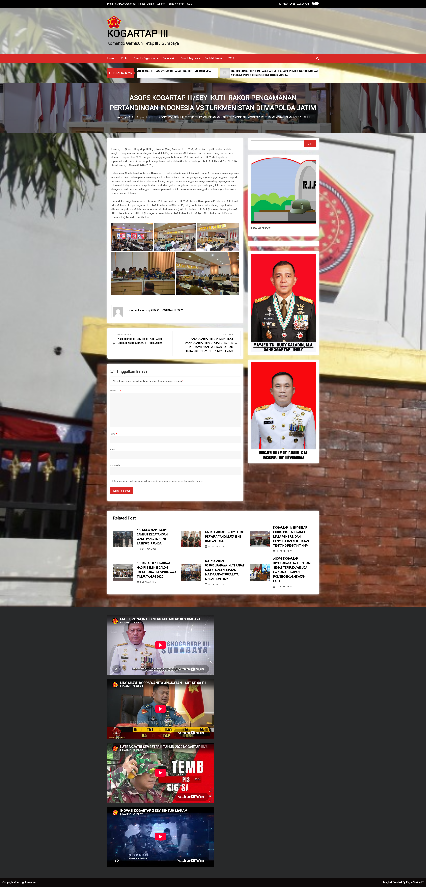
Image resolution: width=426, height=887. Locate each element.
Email (113, 449)
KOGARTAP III (137, 34)
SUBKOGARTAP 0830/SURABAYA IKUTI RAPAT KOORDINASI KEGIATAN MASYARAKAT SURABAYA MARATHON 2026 (224, 570)
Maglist (388, 882)
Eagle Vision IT (415, 882)
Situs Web (115, 465)
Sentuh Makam (213, 58)
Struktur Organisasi (125, 3)
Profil (110, 3)
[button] (317, 58)
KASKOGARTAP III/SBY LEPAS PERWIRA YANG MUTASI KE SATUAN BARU (224, 536)
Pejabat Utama (146, 3)
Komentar (115, 390)
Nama (113, 433)
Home (110, 58)
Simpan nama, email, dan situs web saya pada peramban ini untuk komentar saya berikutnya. (158, 481)
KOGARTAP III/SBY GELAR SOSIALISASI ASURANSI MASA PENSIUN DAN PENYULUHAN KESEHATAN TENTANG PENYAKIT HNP (291, 536)
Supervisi (161, 3)
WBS (189, 3)
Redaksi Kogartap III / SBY (167, 310)
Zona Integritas (177, 3)
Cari (310, 143)
